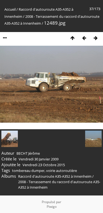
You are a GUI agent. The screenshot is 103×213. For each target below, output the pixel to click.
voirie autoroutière (61, 170)
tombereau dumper (28, 170)
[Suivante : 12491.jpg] (95, 38)
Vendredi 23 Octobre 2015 (44, 164)
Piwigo (52, 206)
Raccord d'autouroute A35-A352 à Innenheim (54, 176)
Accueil (10, 9)
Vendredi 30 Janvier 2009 (39, 159)
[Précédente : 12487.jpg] (84, 38)
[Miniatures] (72, 38)
